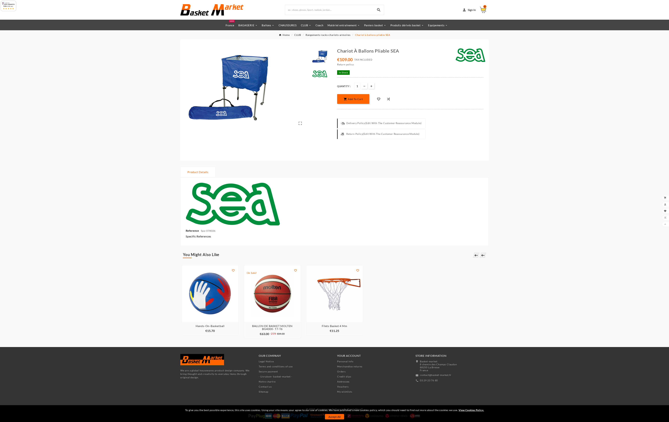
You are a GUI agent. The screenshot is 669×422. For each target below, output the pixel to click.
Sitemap (263, 391)
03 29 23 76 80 (429, 380)
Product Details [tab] (197, 172)
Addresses (343, 381)
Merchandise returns (349, 366)
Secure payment (268, 371)
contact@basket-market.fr (435, 374)
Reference (192, 230)
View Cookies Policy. (471, 410)
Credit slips (344, 376)
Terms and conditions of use (276, 366)
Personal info (345, 361)
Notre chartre (267, 381)
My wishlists (344, 391)
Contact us (265, 386)
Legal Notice (266, 361)
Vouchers (342, 386)
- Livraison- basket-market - (275, 376)
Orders (341, 371)
